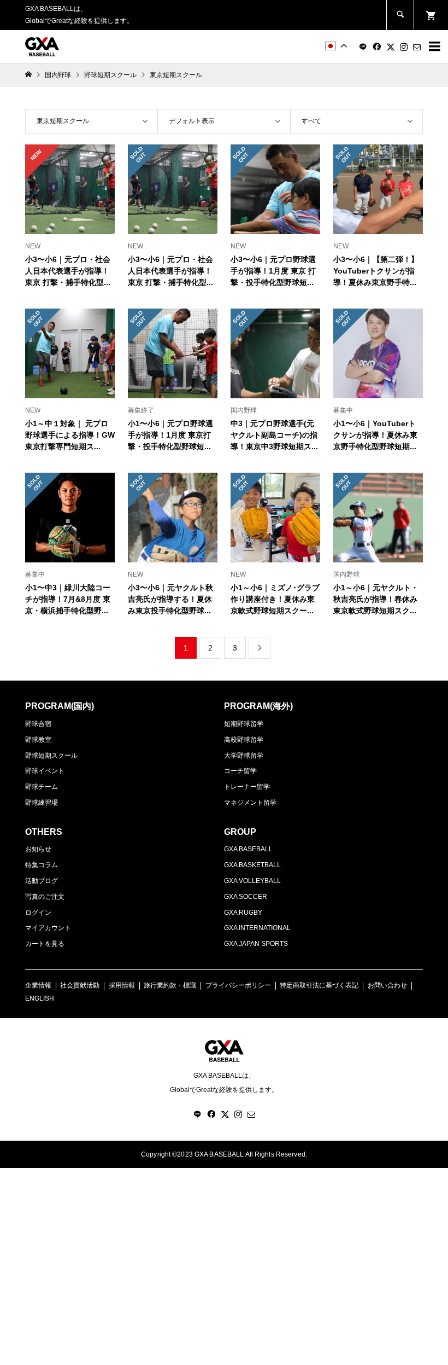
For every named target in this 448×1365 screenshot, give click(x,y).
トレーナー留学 (247, 787)
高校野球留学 (243, 740)
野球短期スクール (51, 755)
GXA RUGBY (243, 912)
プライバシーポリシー (238, 985)
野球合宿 (38, 724)
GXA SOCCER (245, 897)
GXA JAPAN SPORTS (256, 944)
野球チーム (41, 787)
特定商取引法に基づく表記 (319, 985)
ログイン (38, 912)
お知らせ (38, 849)
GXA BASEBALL (248, 849)
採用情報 (122, 985)
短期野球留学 (243, 724)
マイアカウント (48, 928)
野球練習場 (41, 802)
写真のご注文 (44, 897)
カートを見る (44, 944)
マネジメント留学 (250, 802)
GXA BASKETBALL (252, 865)
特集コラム (41, 865)
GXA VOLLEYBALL (252, 881)
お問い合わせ (387, 985)
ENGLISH (39, 998)
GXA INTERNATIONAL (257, 928)
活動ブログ (41, 881)
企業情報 (38, 985)
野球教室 (38, 740)
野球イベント (44, 771)
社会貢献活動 (79, 985)
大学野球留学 (243, 755)
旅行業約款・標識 (170, 985)
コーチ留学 (240, 771)
